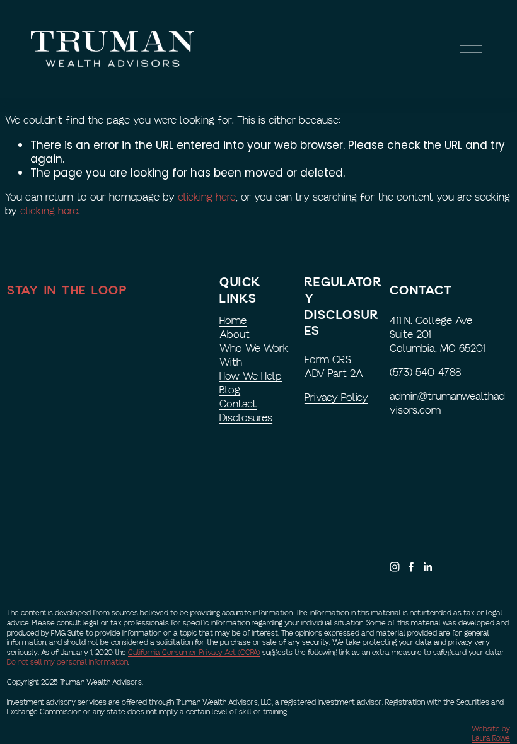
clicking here (207, 197)
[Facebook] (411, 567)
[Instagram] (395, 567)
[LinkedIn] (427, 567)
